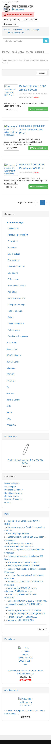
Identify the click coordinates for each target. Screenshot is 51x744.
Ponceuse (12, 247)
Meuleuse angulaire (16, 298)
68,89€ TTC (11, 186)
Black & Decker (13, 399)
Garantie (8, 502)
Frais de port (10, 486)
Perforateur (12, 241)
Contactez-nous (11, 496)
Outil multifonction (15, 323)
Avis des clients (11, 689)
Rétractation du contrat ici (19, 14)
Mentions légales (12, 483)
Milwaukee (11, 368)
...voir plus (35, 97)
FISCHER (11, 380)
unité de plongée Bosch (18, 533)
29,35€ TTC (11, 109)
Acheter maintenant (39, 109)
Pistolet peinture (14, 310)
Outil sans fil (13, 228)
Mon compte (11, 24)
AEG (9, 405)
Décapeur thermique (16, 304)
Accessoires (12, 349)
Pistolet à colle (14, 330)
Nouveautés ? (10, 436)
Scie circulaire (13, 253)
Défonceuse (12, 279)
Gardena (10, 393)
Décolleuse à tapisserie (17, 336)
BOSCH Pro (12, 342)
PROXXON (11, 425)
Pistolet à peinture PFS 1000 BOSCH (24, 610)
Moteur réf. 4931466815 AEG (21, 619)
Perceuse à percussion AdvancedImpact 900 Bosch (32, 129)
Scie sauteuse (13, 260)
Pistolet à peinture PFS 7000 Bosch (23, 565)
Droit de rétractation (13, 499)
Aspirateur (12, 291)
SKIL (9, 418)
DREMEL (11, 374)
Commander (32, 19)
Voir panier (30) (13, 19)
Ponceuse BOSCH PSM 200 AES (22, 616)
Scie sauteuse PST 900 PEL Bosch (23, 562)
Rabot (10, 317)
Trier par (41, 73)
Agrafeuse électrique (16, 285)
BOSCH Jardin (13, 361)
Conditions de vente (13, 492)
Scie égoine (12, 272)
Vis (8, 386)
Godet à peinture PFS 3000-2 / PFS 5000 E (27, 600)
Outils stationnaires (16, 266)
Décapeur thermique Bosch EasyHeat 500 (26, 613)
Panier (7, 513)
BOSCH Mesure (14, 355)
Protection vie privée (13, 489)
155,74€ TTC (11, 148)
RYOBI (9, 412)
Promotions (9, 638)
